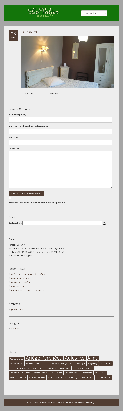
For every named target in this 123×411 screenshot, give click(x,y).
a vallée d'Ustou (16, 363)
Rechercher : (15, 223)
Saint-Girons (100, 373)
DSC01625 (29, 32)
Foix (11, 368)
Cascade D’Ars (18, 286)
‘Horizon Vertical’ (103, 377)
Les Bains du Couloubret (20, 373)
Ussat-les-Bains (87, 377)
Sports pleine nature (57, 377)
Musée (59, 373)
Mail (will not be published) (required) (29, 126)
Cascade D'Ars (105, 363)
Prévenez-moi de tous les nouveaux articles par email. (38, 202)
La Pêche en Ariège (47, 368)
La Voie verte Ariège (21, 282)
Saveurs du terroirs (18, 377)
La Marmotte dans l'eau (26, 368)
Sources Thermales (37, 377)
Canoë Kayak (79, 363)
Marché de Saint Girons (43, 373)
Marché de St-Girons (21, 278)
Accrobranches (16, 359)
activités (15, 328)
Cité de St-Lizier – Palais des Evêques (29, 274)
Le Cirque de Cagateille (83, 368)
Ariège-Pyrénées (44, 358)
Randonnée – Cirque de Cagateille (27, 290)
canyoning (92, 363)
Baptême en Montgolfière (60, 363)
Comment (14, 148)
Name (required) (17, 114)
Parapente (87, 373)
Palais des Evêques (72, 373)
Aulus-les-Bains (81, 358)
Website (13, 137)
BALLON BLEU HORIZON (36, 363)
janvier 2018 (17, 309)
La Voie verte (64, 368)
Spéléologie (73, 377)
